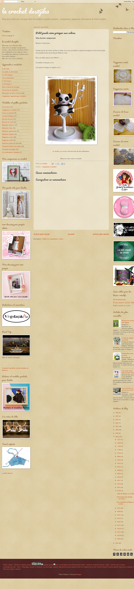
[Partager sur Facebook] (62, 164)
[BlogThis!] (58, 164)
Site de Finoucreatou (119, 299)
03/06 (119, 511)
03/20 (119, 491)
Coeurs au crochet (7, 113)
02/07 (119, 522)
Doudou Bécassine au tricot (127, 354)
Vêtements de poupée (8, 149)
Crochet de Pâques (8, 116)
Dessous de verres (7, 122)
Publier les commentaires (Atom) (53, 239)
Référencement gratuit (69, 567)
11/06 (119, 450)
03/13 (119, 508)
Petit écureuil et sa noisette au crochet (127, 389)
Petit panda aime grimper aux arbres (125, 498)
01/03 (119, 539)
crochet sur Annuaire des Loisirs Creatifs (89, 567)
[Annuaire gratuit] (47, 565)
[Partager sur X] (60, 164)
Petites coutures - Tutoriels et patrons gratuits (17, 565)
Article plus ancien (101, 234)
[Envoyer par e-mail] (56, 164)
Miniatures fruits (7, 128)
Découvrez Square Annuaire (12, 569)
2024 (117, 419)
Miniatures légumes (8, 134)
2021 (117, 426)
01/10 (119, 535)
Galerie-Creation (107, 567)
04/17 (119, 480)
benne (107, 565)
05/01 (119, 473)
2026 (117, 413)
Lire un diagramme (8, 78)
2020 (117, 430)
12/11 (119, 439)
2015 (117, 543)
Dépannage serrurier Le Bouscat (32, 567)
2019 (117, 433)
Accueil (71, 234)
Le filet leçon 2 (7, 84)
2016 (117, 437)
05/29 (119, 460)
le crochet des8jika (25, 10)
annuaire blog (57, 567)
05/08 (119, 470)
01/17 (119, 532)
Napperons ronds (7, 140)
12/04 (119, 443)
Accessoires (6, 107)
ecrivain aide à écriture (118, 565)
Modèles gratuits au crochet (121, 305)
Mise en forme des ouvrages (11, 87)
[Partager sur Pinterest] (64, 164)
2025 (117, 416)
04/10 (119, 484)
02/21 (119, 515)
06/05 (119, 456)
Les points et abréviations (10, 72)
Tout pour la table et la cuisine (11, 146)
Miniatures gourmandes (9, 131)
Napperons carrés (7, 137)
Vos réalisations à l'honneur (10, 152)
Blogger (79, 574)
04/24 (119, 477)
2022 (117, 423)
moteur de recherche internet (95, 565)
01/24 (119, 528)
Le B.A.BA (5, 69)
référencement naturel (78, 565)
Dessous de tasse (7, 119)
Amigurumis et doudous (49, 167)
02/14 (119, 518)
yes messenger (48, 567)
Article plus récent (42, 234)
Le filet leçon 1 (7, 81)
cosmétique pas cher (9, 567)
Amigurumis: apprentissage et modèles (14, 96)
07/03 (119, 453)
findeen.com (67, 565)
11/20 (119, 446)
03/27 (119, 487)
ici (53, 62)
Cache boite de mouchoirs (10, 90)
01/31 (119, 525)
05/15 (119, 467)
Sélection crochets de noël (10, 143)
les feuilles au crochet (60, 151)
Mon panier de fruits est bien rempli (13, 93)
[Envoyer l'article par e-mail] (52, 163)
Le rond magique (7, 75)
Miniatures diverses (8, 125)
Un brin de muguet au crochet (127, 339)
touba (19, 567)
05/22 (119, 463)
